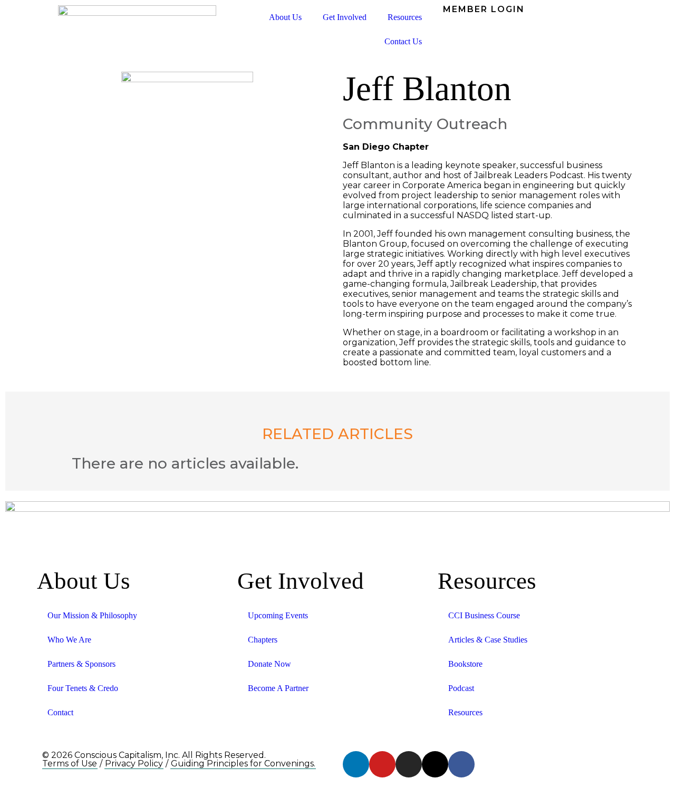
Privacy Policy (134, 763)
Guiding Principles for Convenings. (243, 763)
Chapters (262, 639)
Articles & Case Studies (487, 639)
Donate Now (269, 663)
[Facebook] (461, 764)
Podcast (461, 688)
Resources (405, 17)
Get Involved (345, 17)
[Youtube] (382, 764)
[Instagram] (409, 764)
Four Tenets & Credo (82, 688)
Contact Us (403, 41)
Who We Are (69, 639)
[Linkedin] (356, 764)
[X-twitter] (435, 764)
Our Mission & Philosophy (92, 615)
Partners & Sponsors (81, 663)
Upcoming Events (278, 615)
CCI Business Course (484, 615)
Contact (60, 712)
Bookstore (465, 663)
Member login (484, 9)
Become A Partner (278, 688)
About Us (285, 17)
